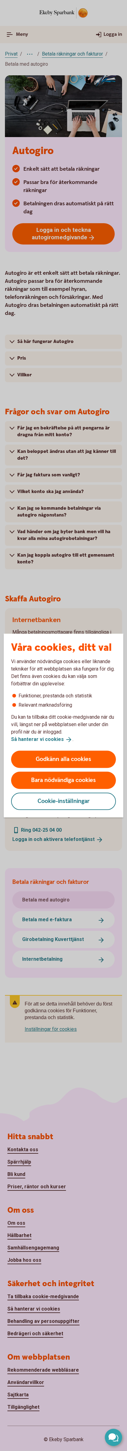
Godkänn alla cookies (63, 759)
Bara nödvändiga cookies (63, 780)
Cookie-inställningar (64, 801)
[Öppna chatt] (113, 1437)
